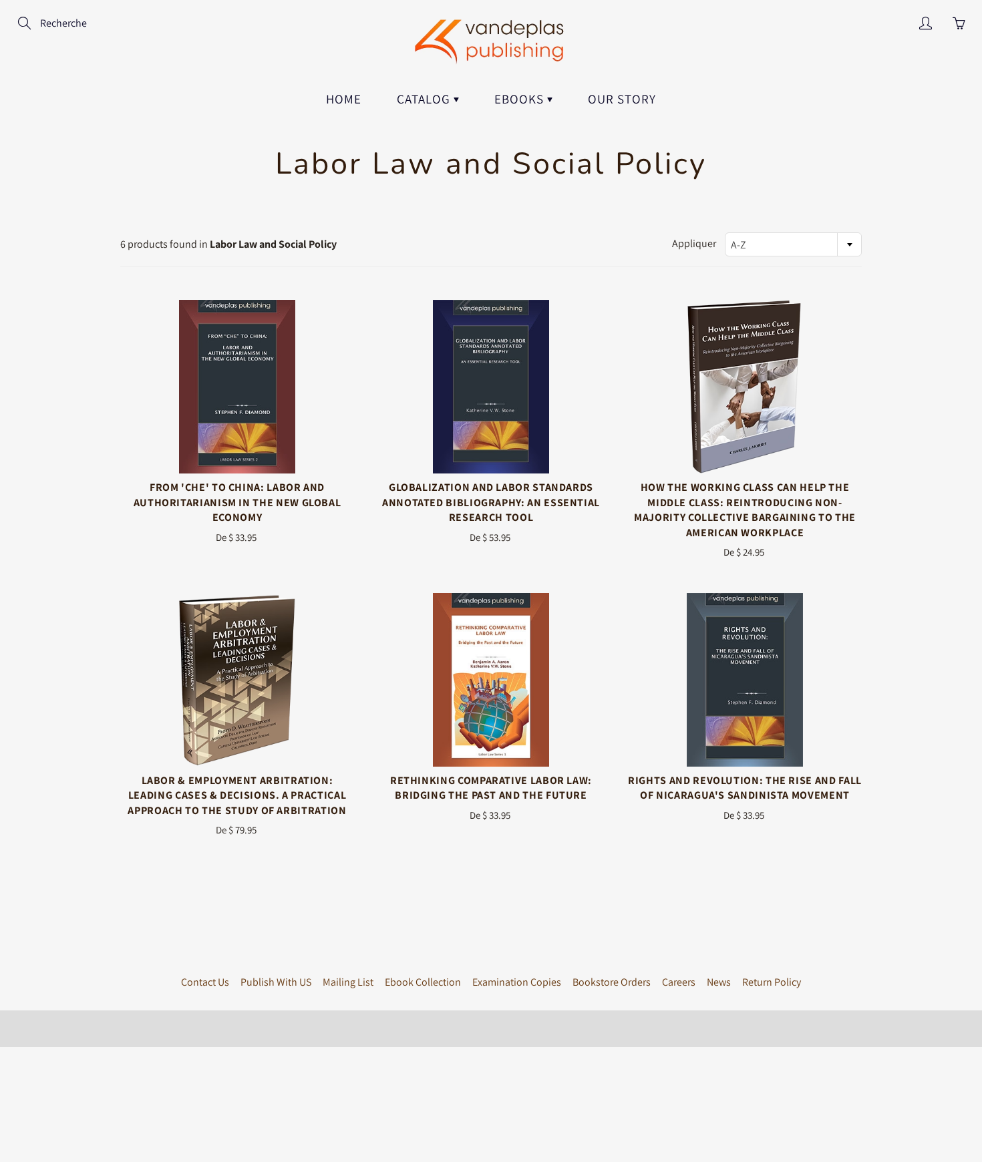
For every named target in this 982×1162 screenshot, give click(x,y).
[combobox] (793, 244)
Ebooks (520, 99)
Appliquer (694, 243)
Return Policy (771, 982)
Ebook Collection (423, 982)
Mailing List (348, 982)
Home (343, 99)
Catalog (425, 99)
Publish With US (275, 982)
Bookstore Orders (611, 982)
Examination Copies (516, 982)
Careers (678, 982)
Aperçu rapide (237, 386)
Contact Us (205, 982)
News (719, 982)
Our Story (622, 99)
